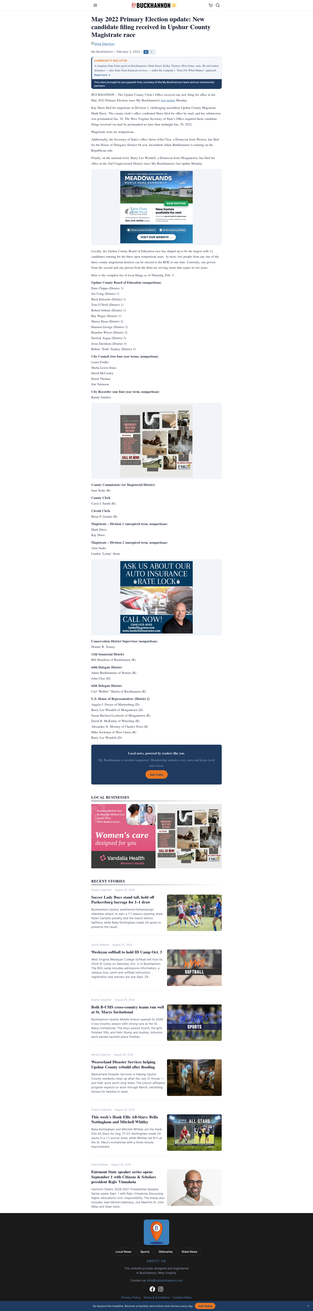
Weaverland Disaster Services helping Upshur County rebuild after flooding (123, 1064)
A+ (152, 51)
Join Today (205, 1306)
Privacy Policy (131, 1297)
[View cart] (210, 5)
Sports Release (100, 944)
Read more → (102, 74)
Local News (124, 1251)
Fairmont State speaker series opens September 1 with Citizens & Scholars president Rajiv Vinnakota (123, 1177)
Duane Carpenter (101, 889)
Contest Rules (182, 1297)
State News (189, 1251)
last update (168, 100)
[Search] (218, 5)
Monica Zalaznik (100, 1054)
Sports (145, 1251)
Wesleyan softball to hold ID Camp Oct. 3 (126, 952)
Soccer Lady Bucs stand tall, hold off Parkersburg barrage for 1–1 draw (122, 899)
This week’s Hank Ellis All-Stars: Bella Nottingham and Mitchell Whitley (124, 1119)
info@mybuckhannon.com (165, 1280)
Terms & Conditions (156, 1297)
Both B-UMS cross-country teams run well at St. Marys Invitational (127, 1009)
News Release (99, 1164)
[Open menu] (95, 5)
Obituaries (165, 1251)
